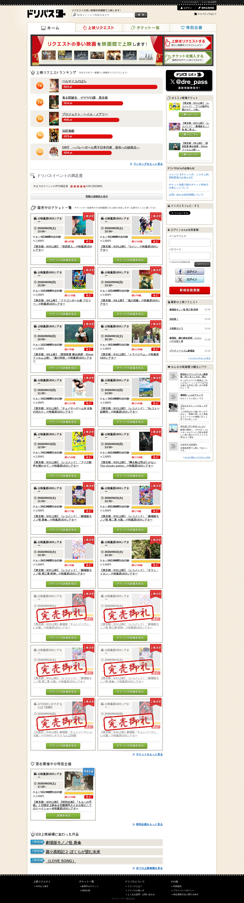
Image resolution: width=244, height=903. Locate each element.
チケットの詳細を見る (63, 260)
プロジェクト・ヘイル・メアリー (85, 114)
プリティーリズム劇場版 (182, 350)
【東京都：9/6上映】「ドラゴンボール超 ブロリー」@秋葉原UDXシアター (62, 302)
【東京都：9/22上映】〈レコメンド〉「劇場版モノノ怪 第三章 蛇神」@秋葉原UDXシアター (62, 572)
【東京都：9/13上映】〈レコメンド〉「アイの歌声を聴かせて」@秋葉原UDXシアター (62, 464)
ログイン (188, 8)
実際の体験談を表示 (97, 196)
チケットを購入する (188, 57)
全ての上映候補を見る (149, 868)
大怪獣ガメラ (176, 328)
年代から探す (42, 886)
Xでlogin (189, 279)
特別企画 (192, 28)
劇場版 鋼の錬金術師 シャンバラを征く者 (185, 340)
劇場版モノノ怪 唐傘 (63, 842)
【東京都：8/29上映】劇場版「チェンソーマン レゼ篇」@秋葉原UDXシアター (62, 626)
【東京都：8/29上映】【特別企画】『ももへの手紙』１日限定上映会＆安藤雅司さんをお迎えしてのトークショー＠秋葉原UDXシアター (62, 805)
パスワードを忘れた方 (180, 262)
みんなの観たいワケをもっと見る (197, 457)
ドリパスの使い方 (136, 890)
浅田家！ (174, 319)
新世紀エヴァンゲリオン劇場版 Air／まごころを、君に (194, 375)
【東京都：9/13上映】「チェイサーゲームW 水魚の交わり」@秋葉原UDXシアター (62, 410)
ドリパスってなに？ (207, 14)
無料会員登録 (207, 8)
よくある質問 (210, 2)
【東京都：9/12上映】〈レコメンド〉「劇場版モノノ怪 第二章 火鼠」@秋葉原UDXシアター (62, 680)
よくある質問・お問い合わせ (141, 894)
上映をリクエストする (188, 43)
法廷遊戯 (68, 130)
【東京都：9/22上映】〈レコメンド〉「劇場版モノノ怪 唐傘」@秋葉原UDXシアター (62, 518)
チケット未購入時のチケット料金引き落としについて (189, 186)
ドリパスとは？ (191, 2)
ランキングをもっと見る (148, 163)
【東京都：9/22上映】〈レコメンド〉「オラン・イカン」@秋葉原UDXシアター (129, 572)
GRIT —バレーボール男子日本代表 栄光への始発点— (101, 147)
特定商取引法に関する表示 (185, 894)
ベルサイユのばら (74, 81)
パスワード (175, 249)
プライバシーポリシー (183, 890)
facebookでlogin (189, 272)
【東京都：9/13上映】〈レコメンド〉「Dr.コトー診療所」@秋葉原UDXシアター (130, 410)
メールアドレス (177, 236)
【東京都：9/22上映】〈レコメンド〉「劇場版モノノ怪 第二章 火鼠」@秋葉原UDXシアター (129, 518)
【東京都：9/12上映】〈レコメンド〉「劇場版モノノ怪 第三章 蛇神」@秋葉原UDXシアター (129, 626)
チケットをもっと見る (149, 754)
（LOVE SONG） (61, 861)
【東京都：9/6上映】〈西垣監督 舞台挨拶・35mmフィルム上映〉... (195, 146)
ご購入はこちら (190, 114)
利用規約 (177, 886)
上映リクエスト (98, 28)
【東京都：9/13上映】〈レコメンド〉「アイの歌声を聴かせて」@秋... (195, 106)
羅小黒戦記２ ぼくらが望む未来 (73, 852)
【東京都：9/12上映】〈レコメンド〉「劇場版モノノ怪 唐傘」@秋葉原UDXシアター (129, 680)
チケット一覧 (145, 28)
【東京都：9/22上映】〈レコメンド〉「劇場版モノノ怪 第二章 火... (195, 126)
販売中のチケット (90, 886)
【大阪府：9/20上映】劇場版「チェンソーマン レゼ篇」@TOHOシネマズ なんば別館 (62, 733)
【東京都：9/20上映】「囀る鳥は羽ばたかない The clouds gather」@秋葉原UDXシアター (128, 464)
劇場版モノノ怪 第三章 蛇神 (183, 309)
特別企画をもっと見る (149, 824)
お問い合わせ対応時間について (186, 194)
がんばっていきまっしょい (192, 426)
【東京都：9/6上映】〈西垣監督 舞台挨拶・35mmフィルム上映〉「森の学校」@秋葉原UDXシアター (63, 358)
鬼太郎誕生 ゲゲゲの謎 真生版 (85, 97)
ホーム (51, 27)
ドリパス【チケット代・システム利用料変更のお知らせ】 (189, 176)
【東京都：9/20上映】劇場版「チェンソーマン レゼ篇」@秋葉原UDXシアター (129, 733)
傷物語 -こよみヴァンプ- (191, 395)
